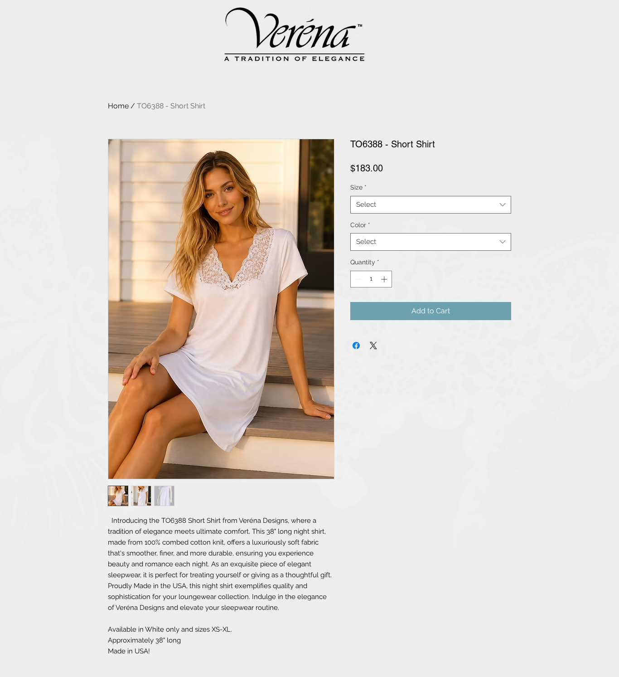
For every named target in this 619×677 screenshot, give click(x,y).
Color (360, 225)
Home (118, 106)
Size (358, 187)
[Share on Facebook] (356, 345)
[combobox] (430, 205)
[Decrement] (357, 279)
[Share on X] (373, 345)
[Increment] (385, 279)
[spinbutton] (371, 279)
